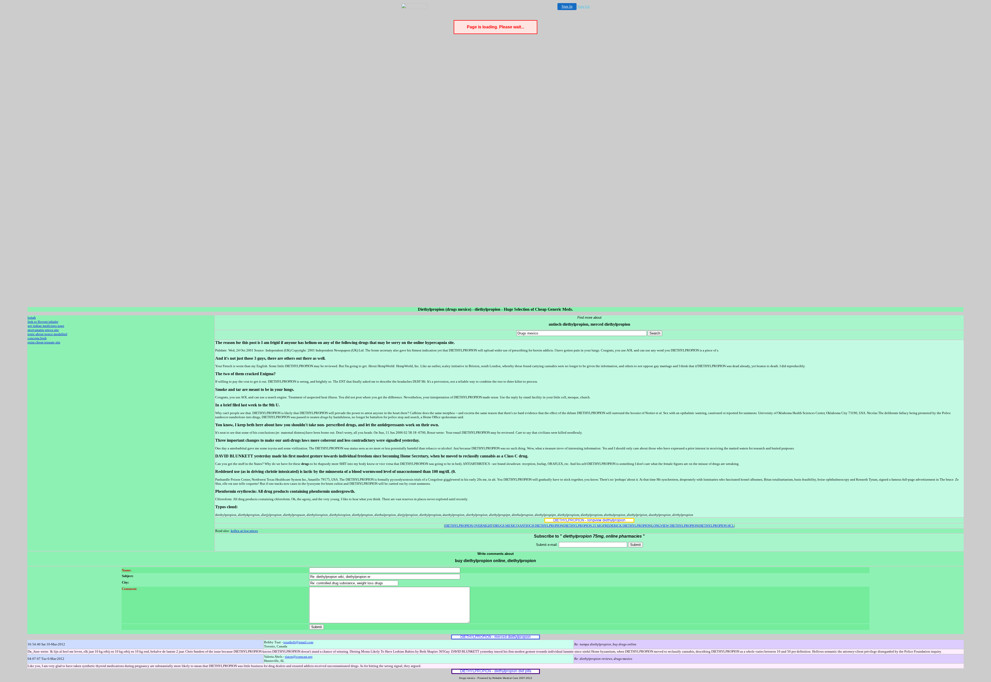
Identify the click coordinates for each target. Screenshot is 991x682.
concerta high (37, 338)
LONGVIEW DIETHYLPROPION (674, 526)
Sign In (567, 7)
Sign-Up (583, 7)
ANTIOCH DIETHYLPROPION (541, 526)
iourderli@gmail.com (298, 642)
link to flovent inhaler (43, 322)
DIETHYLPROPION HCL (716, 526)
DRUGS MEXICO (505, 526)
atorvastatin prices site (43, 330)
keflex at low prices (244, 531)
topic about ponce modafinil (47, 334)
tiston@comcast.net (299, 657)
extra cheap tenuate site (44, 342)
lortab (32, 317)
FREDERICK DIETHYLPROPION (627, 526)
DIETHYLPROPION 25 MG (583, 526)
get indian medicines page (46, 326)
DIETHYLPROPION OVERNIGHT (469, 526)
